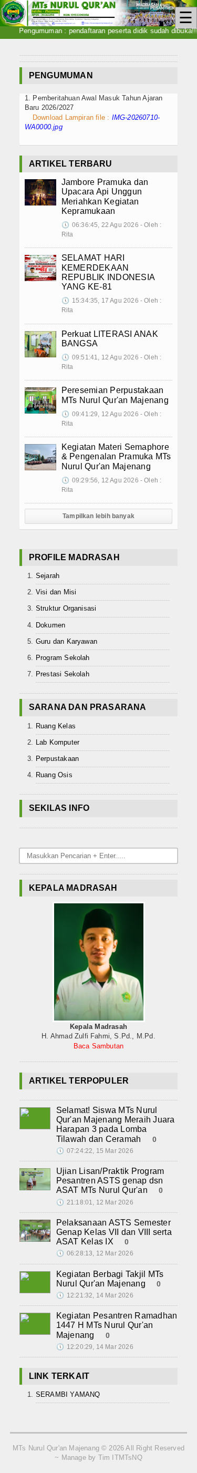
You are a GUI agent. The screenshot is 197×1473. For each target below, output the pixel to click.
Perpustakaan (57, 759)
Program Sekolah (63, 658)
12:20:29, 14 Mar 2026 (94, 1347)
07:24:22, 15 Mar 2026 (94, 1151)
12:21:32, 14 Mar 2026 (94, 1295)
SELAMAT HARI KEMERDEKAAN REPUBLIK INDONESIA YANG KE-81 (107, 272)
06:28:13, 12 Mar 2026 (94, 1253)
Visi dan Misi (56, 592)
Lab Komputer (57, 742)
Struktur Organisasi (66, 608)
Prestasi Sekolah (62, 674)
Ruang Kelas (56, 726)
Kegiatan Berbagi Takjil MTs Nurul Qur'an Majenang (109, 1279)
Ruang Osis (54, 775)
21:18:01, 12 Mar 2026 (94, 1202)
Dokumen (50, 625)
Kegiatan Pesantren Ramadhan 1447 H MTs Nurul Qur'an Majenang (116, 1325)
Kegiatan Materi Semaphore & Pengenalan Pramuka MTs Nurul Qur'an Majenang (116, 456)
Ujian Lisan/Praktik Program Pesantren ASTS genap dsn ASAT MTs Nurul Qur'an (110, 1180)
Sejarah (47, 576)
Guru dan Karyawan (66, 641)
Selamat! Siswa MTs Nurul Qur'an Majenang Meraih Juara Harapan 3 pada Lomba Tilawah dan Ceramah (115, 1125)
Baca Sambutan (99, 1046)
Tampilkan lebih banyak (98, 516)
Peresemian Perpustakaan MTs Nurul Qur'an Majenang (115, 395)
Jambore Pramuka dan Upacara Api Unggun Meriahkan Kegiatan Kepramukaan (105, 196)
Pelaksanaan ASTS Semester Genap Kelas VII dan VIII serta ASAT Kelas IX (114, 1232)
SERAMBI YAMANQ (68, 1394)
